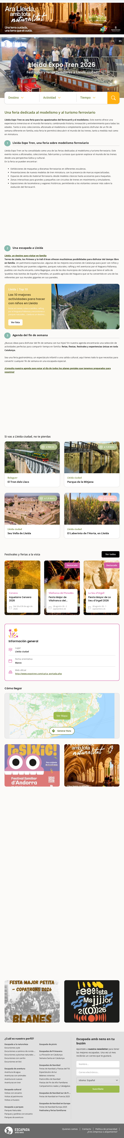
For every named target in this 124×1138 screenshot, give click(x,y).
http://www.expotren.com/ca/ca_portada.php (38, 673)
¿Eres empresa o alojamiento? (102, 1131)
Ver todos (110, 554)
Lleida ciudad (74, 477)
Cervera (13, 593)
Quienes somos (70, 1129)
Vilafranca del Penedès (61, 593)
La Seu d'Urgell (96, 593)
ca (112, 41)
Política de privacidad (106, 1129)
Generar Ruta (64, 730)
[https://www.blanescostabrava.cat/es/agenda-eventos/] (32, 1001)
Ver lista (15, 322)
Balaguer (12, 477)
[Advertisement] (62, 218)
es (120, 41)
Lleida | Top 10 (18, 289)
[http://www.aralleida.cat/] (62, 18)
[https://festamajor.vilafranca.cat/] (91, 1001)
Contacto (86, 1129)
